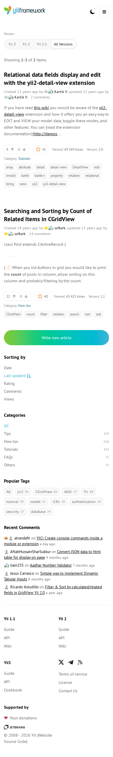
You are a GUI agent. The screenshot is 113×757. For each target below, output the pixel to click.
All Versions (63, 44)
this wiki (41, 107)
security (15, 511)
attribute (25, 167)
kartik (25, 175)
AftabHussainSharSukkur (30, 551)
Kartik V (60, 91)
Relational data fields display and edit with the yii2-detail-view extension (52, 79)
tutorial (15, 501)
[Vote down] (24, 149)
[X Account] (61, 662)
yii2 (34, 184)
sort (87, 314)
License (65, 682)
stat (98, 314)
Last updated (14, 375)
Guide (9, 629)
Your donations (23, 717)
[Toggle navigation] (104, 12)
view (23, 184)
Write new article (56, 337)
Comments (13, 391)
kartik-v (40, 175)
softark (59, 228)
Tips (56, 433)
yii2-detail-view (54, 184)
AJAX (70, 491)
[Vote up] (12, 149)
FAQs (56, 457)
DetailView (80, 167)
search (74, 314)
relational (92, 175)
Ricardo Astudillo (24, 586)
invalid (11, 175)
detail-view (58, 167)
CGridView (13, 314)
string (10, 184)
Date (8, 367)
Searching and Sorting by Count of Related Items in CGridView (47, 215)
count (31, 314)
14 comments (40, 233)
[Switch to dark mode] (92, 12)
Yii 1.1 (42, 44)
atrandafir (21, 538)
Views (9, 399)
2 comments (40, 97)
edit (97, 167)
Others (56, 464)
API (7, 637)
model (38, 501)
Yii (88, 491)
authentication (86, 501)
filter (43, 314)
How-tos (24, 305)
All (6, 425)
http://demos (45, 133)
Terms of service (73, 674)
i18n (59, 501)
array (9, 167)
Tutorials (24, 158)
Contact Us (68, 690)
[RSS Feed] (80, 662)
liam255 (16, 565)
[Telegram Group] (70, 662)
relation (74, 175)
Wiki (8, 646)
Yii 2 (26, 44)
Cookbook (13, 690)
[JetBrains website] (14, 726)
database (41, 511)
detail (41, 167)
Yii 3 (12, 44)
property (57, 175)
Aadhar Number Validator (51, 565)
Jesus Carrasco (21, 573)
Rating (9, 383)
